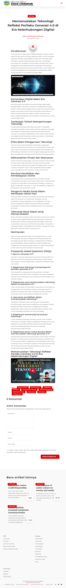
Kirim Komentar (49, 456)
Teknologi (17, 394)
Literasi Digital (39, 546)
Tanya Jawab (49, 584)
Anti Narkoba (38, 549)
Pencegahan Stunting (41, 556)
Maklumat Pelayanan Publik (10, 549)
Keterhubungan (46, 389)
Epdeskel (5, 574)
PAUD (36, 561)
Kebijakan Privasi (9, 584)
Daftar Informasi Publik (9, 546)
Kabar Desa (12, 484)
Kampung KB (38, 538)
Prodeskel (6, 571)
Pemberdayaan (39, 543)
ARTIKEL (31, 16)
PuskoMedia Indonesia (35, 36)
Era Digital (35, 387)
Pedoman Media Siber (37, 584)
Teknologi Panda (36, 582)
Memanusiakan (18, 392)
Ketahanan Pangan (40, 559)
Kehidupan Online (29, 389)
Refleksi (42, 392)
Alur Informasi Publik (8, 543)
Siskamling (38, 554)
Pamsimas (38, 551)
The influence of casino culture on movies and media (45, 487)
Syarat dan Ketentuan (22, 584)
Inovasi (16, 389)
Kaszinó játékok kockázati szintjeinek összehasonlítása (18, 510)
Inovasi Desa (38, 541)
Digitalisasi (22, 387)
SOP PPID (6, 541)
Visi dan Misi (6, 538)
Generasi (47, 387)
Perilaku (31, 392)
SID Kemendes (7, 576)
